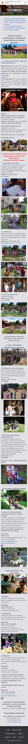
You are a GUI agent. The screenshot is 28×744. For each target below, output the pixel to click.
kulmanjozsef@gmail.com (11, 541)
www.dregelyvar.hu (10, 543)
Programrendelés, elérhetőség (11, 30)
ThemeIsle (18, 740)
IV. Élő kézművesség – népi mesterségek (14, 28)
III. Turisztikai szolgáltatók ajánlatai (13, 26)
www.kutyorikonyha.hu (11, 695)
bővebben (4, 77)
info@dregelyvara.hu (15, 722)
